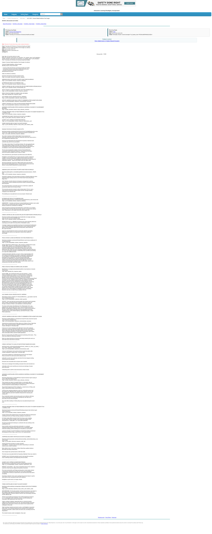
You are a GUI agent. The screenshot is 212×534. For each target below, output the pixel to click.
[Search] (61, 14)
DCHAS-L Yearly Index (29, 23)
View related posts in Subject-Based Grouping (107, 41)
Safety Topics (24, 14)
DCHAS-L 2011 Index (17, 23)
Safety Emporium (44, 523)
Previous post (101, 517)
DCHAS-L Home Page (41, 23)
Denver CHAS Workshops (15, 31)
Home (5, 14)
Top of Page (108, 517)
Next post (114, 517)
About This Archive (7, 23)
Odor (114, 31)
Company (14, 14)
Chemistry (35, 14)
